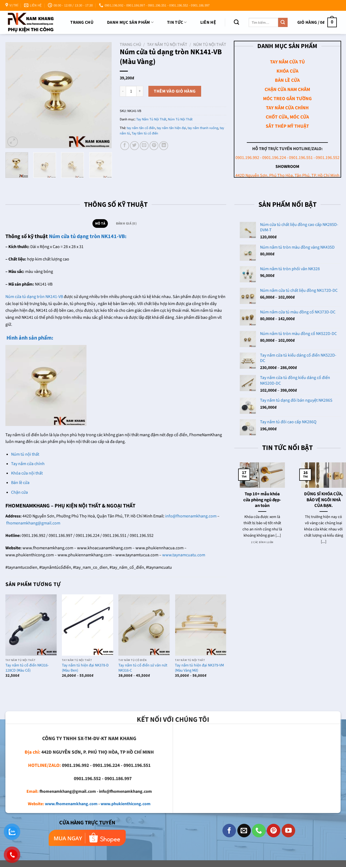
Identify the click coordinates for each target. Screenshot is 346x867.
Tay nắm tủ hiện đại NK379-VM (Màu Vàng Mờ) (199, 668)
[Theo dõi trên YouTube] (288, 830)
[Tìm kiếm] (236, 22)
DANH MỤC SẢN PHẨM (128, 22)
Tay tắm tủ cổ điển (145, 133)
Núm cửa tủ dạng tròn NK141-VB (34, 297)
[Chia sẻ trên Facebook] (124, 145)
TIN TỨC (175, 22)
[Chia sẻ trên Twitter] (134, 145)
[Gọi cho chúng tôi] (258, 830)
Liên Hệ (208, 22)
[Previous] (14, 95)
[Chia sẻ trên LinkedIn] (163, 145)
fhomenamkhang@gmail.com (33, 523)
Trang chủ (82, 22)
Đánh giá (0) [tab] (126, 223)
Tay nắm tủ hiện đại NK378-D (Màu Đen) (85, 668)
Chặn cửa (19, 492)
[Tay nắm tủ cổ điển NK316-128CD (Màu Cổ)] (31, 625)
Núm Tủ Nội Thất (209, 45)
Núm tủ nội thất (25, 454)
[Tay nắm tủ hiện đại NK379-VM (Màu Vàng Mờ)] (200, 625)
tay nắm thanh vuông (203, 128)
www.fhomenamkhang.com (71, 804)
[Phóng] (12, 142)
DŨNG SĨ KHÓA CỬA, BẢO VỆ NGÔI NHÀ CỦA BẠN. (318, 500)
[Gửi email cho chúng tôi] (244, 830)
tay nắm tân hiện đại (171, 128)
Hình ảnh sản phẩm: (29, 338)
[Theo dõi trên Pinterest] (273, 830)
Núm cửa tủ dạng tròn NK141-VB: (88, 236)
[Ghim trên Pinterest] (153, 145)
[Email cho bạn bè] (144, 145)
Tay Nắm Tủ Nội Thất (167, 45)
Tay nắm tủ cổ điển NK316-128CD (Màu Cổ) (27, 668)
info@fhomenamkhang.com (191, 516)
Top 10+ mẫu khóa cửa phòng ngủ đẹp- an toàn (257, 500)
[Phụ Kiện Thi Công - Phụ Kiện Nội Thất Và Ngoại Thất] (30, 22)
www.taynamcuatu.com (183, 555)
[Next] (103, 95)
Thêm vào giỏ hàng (174, 91)
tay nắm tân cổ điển (141, 128)
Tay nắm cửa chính (28, 464)
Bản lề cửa (20, 483)
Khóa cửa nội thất (27, 473)
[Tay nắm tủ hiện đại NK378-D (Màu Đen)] (87, 625)
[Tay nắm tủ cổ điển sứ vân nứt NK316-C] (144, 625)
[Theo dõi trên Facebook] (229, 830)
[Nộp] (282, 22)
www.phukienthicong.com (126, 804)
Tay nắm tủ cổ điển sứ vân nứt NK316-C (142, 668)
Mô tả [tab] (100, 223)
